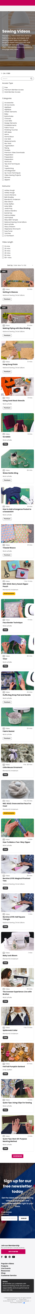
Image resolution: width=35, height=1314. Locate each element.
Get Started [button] (13, 1252)
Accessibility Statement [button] (22, 1301)
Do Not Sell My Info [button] (8, 1301)
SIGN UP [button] (24, 1218)
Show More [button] (17, 1156)
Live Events (6, 1268)
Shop (3, 1273)
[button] (31, 78)
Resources (5, 1271)
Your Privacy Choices (16, 1302)
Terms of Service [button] (11, 1299)
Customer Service (9, 1275)
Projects (4, 1266)
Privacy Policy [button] (23, 1299)
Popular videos (7, 1263)
